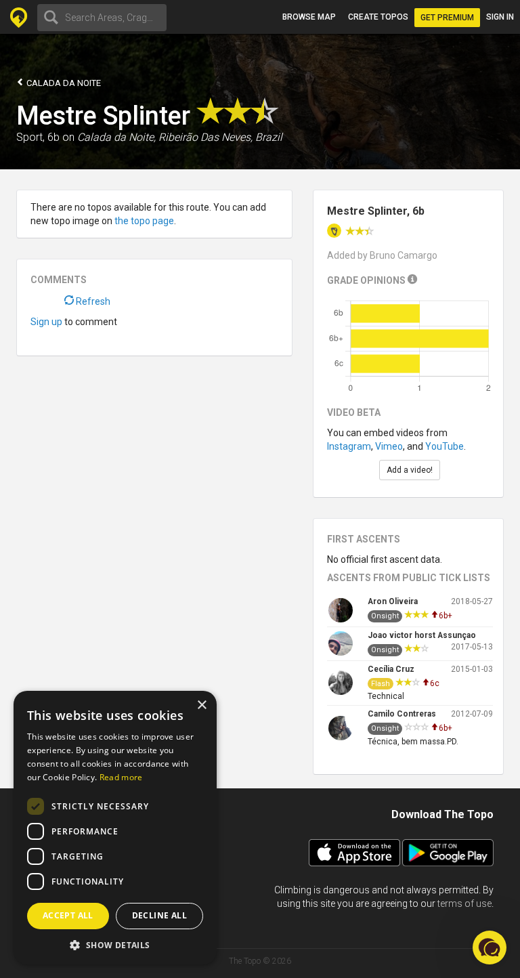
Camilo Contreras (402, 714)
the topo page (144, 220)
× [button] (201, 705)
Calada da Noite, (116, 137)
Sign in (500, 17)
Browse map (309, 17)
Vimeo (389, 446)
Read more (121, 777)
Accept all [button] (68, 915)
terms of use (464, 903)
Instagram (349, 446)
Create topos (378, 17)
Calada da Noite (62, 83)
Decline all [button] (159, 915)
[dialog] (115, 827)
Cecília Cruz (391, 669)
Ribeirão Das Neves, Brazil (220, 137)
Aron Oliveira (393, 601)
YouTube (444, 446)
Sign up (46, 321)
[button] (115, 944)
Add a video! (410, 470)
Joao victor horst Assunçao (422, 635)
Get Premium (447, 17)
